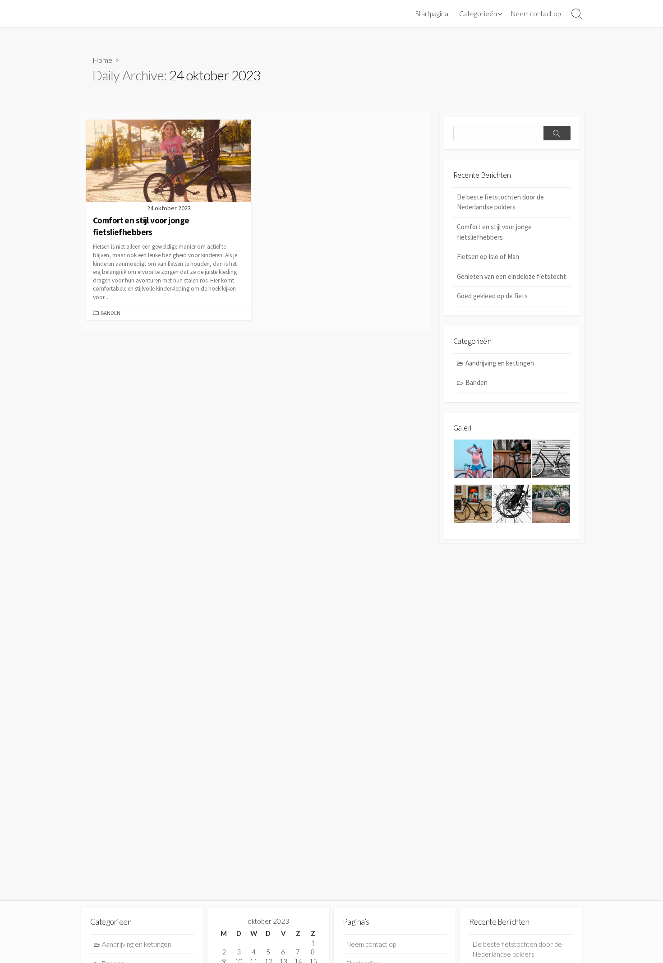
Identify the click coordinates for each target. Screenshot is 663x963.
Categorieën (478, 13)
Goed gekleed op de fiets (492, 296)
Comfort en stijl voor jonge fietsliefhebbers (494, 231)
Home (102, 60)
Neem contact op (536, 13)
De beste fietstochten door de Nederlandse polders (500, 202)
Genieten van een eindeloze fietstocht (511, 276)
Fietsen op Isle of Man (488, 256)
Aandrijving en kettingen (499, 363)
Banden (110, 312)
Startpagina (431, 13)
